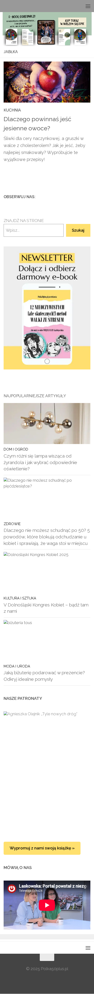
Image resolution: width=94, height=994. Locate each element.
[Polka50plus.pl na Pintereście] (80, 197)
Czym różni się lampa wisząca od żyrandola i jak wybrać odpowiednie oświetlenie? (40, 462)
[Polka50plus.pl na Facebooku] (64, 197)
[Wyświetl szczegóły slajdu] (47, 307)
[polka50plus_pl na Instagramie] (72, 197)
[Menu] (88, 6)
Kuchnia (12, 110)
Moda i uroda (17, 666)
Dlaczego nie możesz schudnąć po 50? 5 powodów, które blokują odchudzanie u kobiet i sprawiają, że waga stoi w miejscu (47, 537)
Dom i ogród (16, 449)
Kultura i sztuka (20, 598)
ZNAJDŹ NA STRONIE (24, 220)
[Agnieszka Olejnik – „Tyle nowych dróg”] (47, 742)
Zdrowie (12, 524)
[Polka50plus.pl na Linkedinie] (87, 197)
